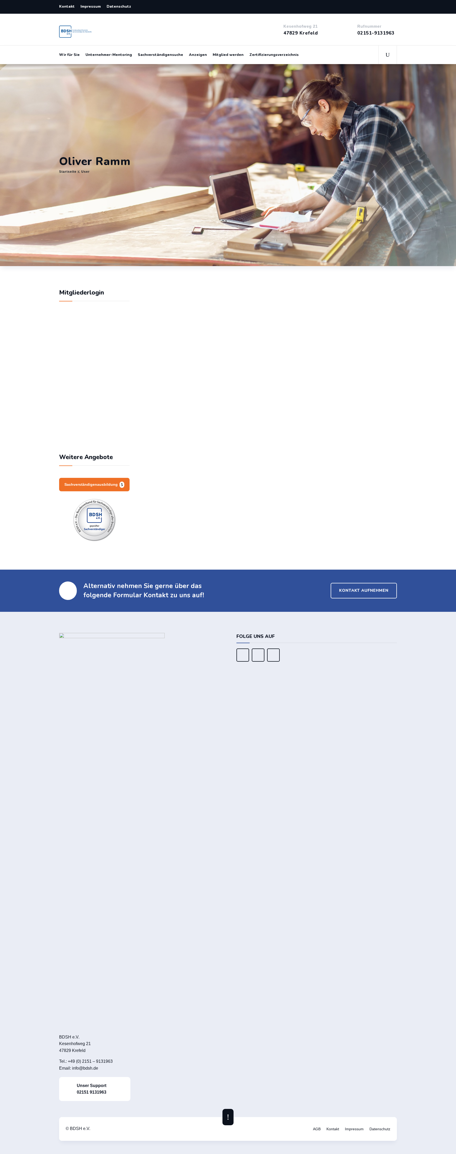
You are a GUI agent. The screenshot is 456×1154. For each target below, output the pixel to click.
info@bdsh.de (85, 1068)
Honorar (174, 489)
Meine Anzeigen (263, 523)
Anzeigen (198, 54)
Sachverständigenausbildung (91, 484)
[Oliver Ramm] (209, 284)
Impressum (90, 7)
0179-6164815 (298, 317)
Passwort (73, 381)
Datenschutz (119, 7)
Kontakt (67, 7)
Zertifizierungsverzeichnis (274, 54)
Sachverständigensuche (160, 54)
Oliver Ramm (289, 295)
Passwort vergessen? (94, 435)
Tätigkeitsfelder (194, 415)
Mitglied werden (228, 54)
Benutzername (78, 358)
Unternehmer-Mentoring (109, 54)
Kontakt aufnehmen (363, 590)
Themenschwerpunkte (206, 354)
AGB (317, 1129)
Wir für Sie (69, 54)
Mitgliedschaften (195, 455)
